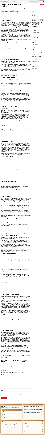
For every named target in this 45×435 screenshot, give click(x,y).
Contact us (12, 1)
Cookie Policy (3, 417)
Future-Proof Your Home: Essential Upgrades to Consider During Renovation (10, 423)
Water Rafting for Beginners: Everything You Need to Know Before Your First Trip (37, 16)
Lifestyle (33, 51)
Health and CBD (34, 45)
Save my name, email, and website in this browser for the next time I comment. (15, 394)
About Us (3, 411)
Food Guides (34, 42)
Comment (3, 374)
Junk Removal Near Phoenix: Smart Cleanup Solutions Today (9, 424)
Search (33, 3)
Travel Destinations (18, 1)
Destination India (35, 32)
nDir (1, 6)
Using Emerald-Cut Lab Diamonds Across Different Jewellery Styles (37, 20)
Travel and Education (35, 59)
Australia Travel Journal (36, 28)
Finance (33, 40)
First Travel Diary (5, 1)
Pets (32, 54)
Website (2, 390)
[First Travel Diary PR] (1, 1)
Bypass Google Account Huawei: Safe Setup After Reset (37, 13)
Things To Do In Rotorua (24, 361)
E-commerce (34, 35)
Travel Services (34, 64)
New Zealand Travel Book (36, 52)
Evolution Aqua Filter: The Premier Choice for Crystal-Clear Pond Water (10, 427)
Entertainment (34, 37)
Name (2, 386)
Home (9, 1)
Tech (33, 58)
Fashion (33, 39)
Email (17, 386)
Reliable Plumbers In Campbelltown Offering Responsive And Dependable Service (38, 23)
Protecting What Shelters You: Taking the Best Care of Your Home (9, 426)
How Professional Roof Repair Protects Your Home (7, 429)
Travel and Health (35, 61)
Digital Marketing (35, 34)
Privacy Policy (3, 414)
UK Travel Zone (34, 68)
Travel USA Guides (35, 66)
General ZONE (34, 44)
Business (33, 30)
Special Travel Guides (25, 1)
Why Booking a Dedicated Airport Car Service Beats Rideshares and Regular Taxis (37, 10)
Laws (33, 49)
